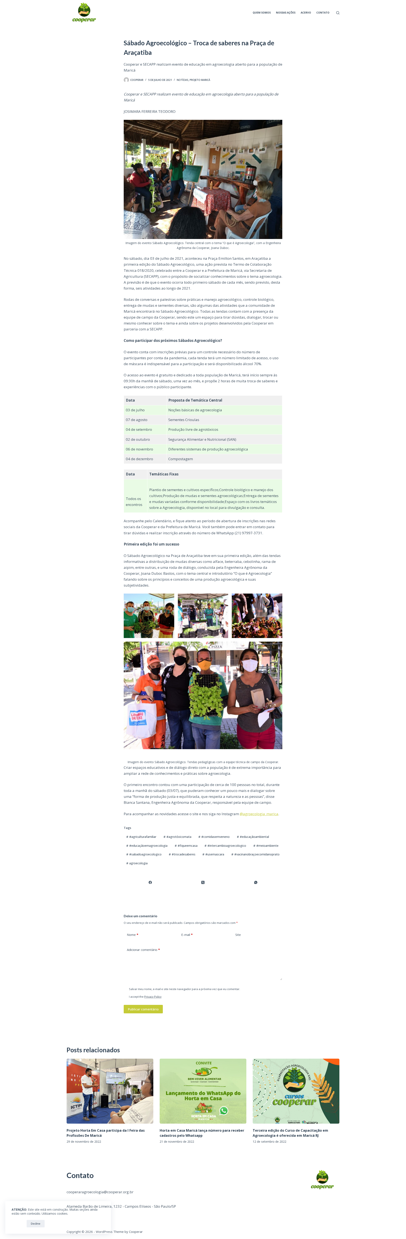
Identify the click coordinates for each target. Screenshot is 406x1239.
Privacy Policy (153, 997)
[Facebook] (150, 882)
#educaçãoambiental (253, 837)
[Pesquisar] (337, 12)
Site (238, 934)
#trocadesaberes (182, 854)
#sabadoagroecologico (144, 854)
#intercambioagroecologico (225, 846)
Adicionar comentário (143, 950)
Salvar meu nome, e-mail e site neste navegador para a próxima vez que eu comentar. (184, 989)
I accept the (145, 997)
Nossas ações (285, 12)
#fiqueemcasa (186, 846)
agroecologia (137, 863)
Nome (132, 934)
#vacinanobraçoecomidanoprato (255, 854)
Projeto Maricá (200, 80)
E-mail (187, 934)
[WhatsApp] (255, 882)
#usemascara (213, 854)
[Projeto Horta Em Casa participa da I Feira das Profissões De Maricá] (110, 1091)
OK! (18, 1223)
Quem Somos (262, 12)
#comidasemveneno (214, 837)
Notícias (182, 80)
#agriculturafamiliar (141, 837)
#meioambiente (265, 846)
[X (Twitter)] (203, 882)
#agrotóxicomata (177, 837)
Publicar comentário (143, 1009)
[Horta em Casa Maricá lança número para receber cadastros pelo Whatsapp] (203, 1091)
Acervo (306, 12)
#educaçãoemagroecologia (146, 846)
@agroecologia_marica (259, 813)
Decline (35, 1223)
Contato (322, 12)
